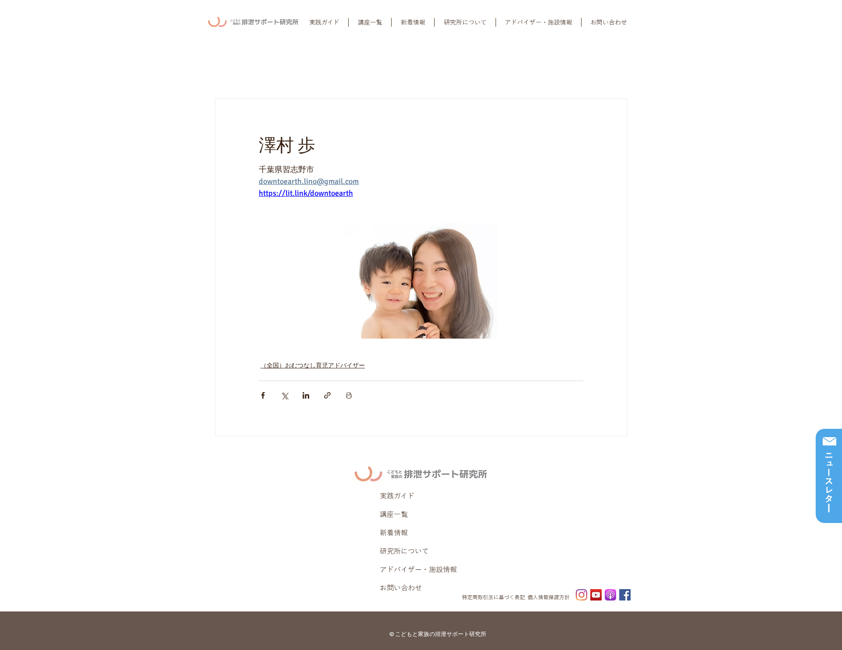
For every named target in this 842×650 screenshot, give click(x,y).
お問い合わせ (401, 587)
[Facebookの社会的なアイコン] (625, 595)
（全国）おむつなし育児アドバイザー (312, 365)
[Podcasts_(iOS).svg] (610, 595)
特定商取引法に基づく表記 (493, 597)
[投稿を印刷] (349, 395)
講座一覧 (394, 514)
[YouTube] (596, 595)
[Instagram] (581, 595)
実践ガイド (397, 495)
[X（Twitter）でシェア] (284, 395)
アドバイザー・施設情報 (418, 569)
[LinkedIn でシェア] (306, 395)
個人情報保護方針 (549, 597)
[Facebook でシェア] (263, 395)
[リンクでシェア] (327, 395)
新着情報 (394, 532)
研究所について (404, 551)
